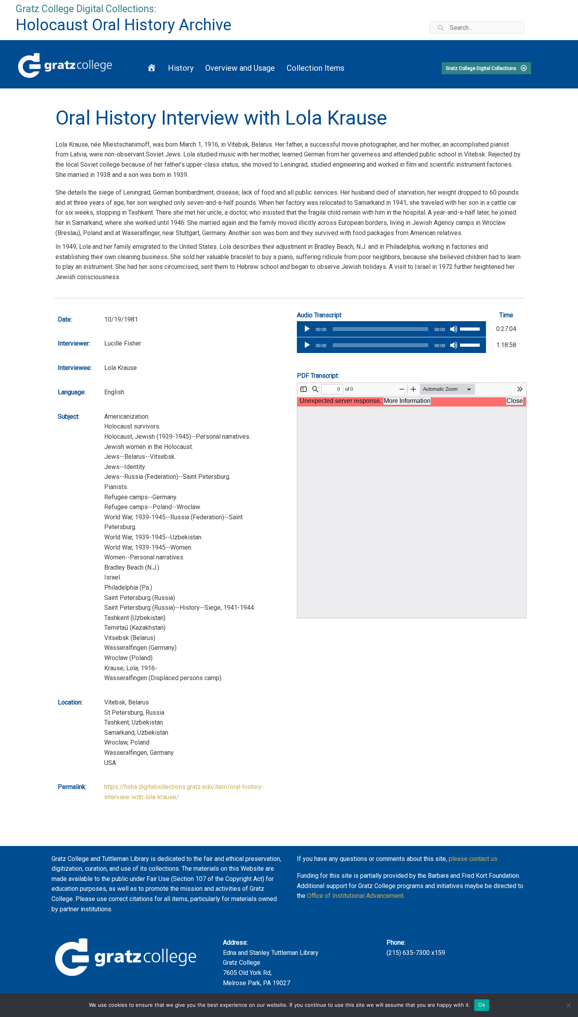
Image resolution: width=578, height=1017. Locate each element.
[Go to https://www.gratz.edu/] (66, 64)
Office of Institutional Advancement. (356, 895)
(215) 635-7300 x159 (416, 952)
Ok (481, 1005)
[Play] (307, 329)
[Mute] (454, 329)
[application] (391, 329)
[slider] (471, 328)
